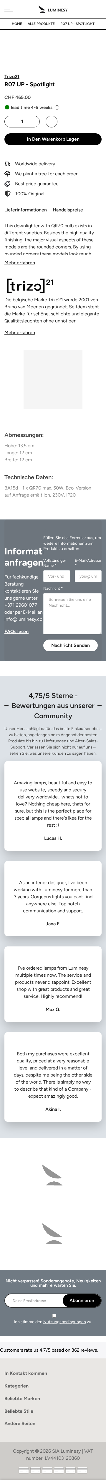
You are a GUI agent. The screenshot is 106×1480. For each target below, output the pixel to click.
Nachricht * (53, 588)
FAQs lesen (16, 631)
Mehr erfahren (19, 262)
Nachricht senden (70, 645)
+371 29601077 (20, 605)
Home (17, 24)
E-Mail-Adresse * (88, 563)
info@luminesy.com (25, 619)
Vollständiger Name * (54, 563)
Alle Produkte (41, 24)
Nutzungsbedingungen (64, 1321)
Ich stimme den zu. (53, 1321)
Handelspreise (68, 210)
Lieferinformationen (25, 210)
